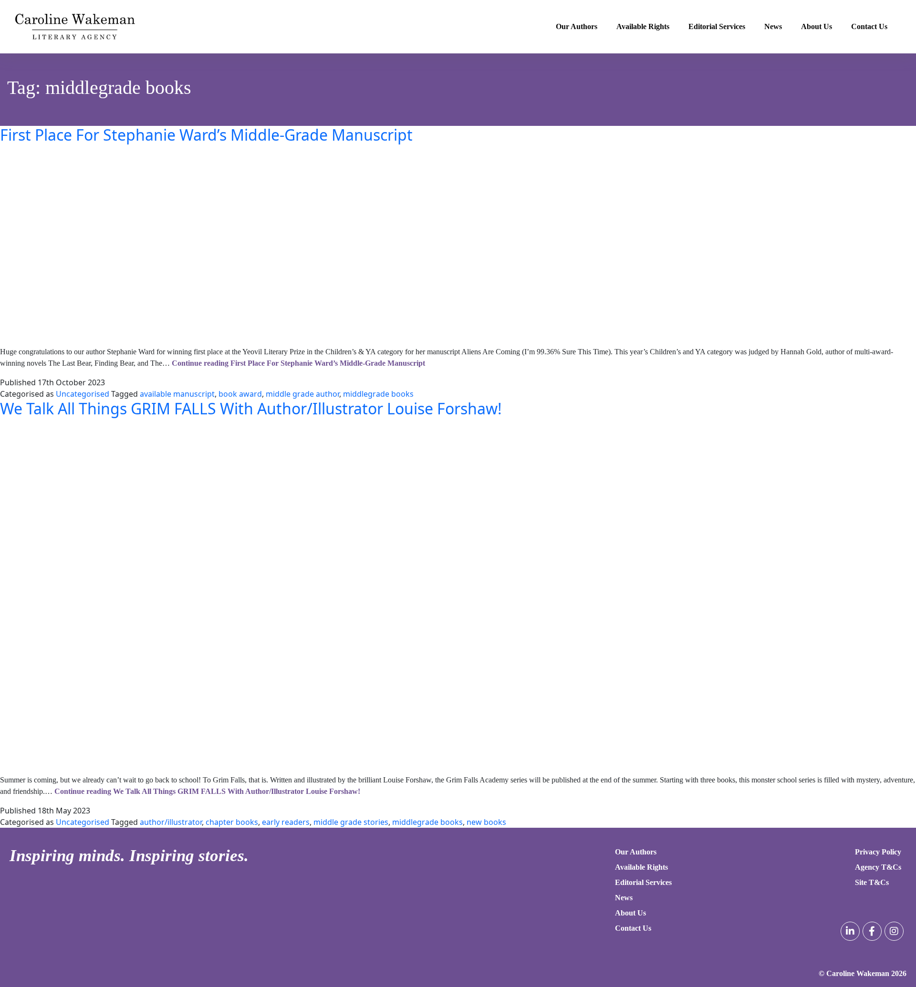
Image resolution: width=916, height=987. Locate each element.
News (773, 26)
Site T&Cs (872, 882)
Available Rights (642, 26)
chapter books (232, 822)
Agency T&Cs (878, 867)
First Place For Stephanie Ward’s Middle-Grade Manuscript (206, 134)
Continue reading (298, 363)
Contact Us (869, 26)
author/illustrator (171, 822)
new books (486, 822)
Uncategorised (82, 394)
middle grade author (302, 394)
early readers (286, 822)
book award (240, 394)
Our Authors (576, 26)
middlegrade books (378, 394)
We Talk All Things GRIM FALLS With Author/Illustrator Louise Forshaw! (251, 408)
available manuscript (177, 394)
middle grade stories (350, 822)
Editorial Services (716, 26)
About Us (816, 26)
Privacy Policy (878, 852)
